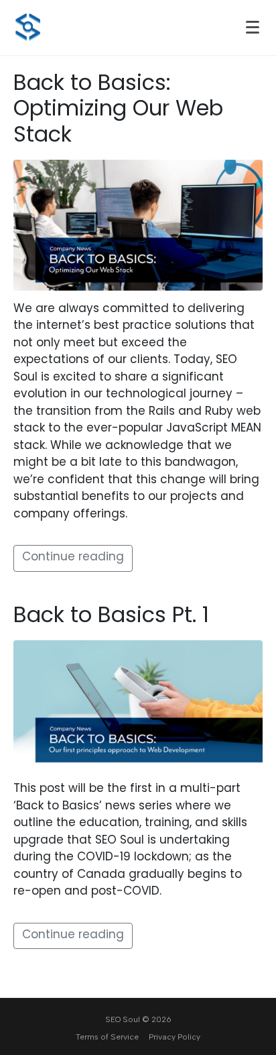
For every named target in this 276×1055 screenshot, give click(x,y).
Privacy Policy (174, 1037)
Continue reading (73, 557)
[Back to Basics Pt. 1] (138, 706)
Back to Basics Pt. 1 (111, 616)
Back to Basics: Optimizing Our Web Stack (118, 110)
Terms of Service (107, 1037)
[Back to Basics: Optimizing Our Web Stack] (138, 225)
